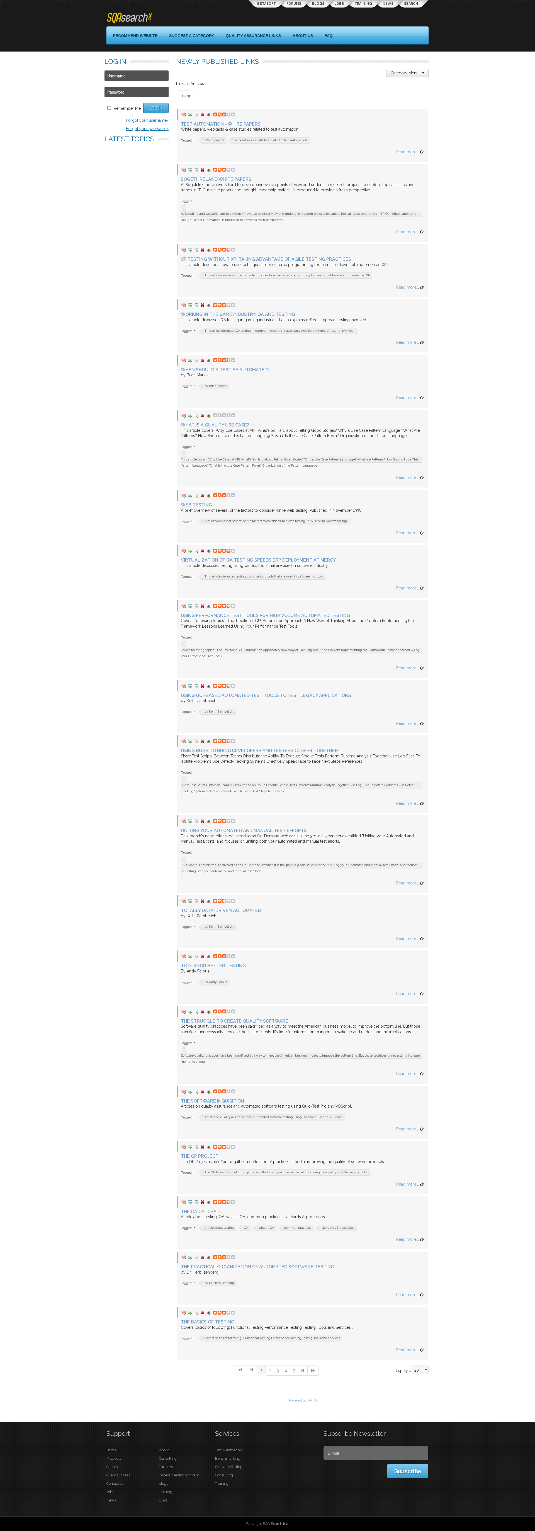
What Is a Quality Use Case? (215, 425)
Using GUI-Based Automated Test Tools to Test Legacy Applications (266, 695)
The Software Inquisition (212, 1101)
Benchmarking (227, 1458)
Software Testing (228, 1467)
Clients (112, 1467)
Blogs (318, 4)
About (164, 1450)
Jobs (339, 4)
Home (111, 1450)
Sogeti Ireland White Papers (216, 179)
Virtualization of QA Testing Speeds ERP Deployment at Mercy (258, 560)
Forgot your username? (147, 120)
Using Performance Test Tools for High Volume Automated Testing (265, 615)
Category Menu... (406, 73)
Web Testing (196, 505)
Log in (155, 108)
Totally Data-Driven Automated (221, 910)
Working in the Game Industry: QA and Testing (238, 314)
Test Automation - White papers (221, 124)
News (388, 4)
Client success (118, 1475)
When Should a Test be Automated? (225, 369)
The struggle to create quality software (234, 1021)
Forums (293, 4)
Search (411, 4)
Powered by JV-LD (302, 1400)
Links (163, 1500)
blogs (163, 1483)
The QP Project (199, 1156)
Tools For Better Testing (213, 965)
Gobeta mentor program (179, 1475)
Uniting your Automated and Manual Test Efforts (244, 830)
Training (363, 4)
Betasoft (266, 4)
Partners (166, 1467)
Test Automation (228, 1450)
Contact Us (115, 1483)
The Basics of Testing (207, 1322)
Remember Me (127, 108)
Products (113, 1458)
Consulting (168, 1458)
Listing (185, 96)
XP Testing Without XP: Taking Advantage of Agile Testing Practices (266, 259)
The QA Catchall (201, 1211)
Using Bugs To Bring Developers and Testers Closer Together (259, 750)
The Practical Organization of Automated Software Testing (257, 1266)
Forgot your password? (147, 128)
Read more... (408, 152)
